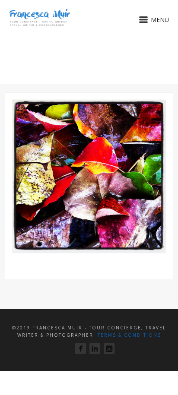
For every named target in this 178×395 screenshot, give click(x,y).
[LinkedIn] (94, 348)
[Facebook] (80, 348)
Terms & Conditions (129, 335)
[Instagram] (109, 348)
